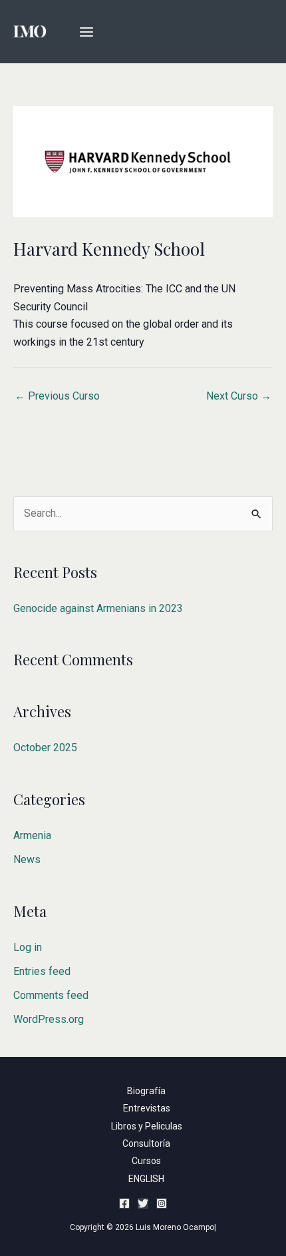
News (27, 859)
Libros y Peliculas (146, 1126)
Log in (27, 947)
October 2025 (45, 747)
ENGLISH (146, 1178)
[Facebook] (124, 1203)
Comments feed (50, 995)
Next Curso (238, 396)
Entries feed (42, 971)
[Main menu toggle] (86, 32)
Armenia (32, 835)
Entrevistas (146, 1108)
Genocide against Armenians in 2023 (98, 608)
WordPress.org (48, 1019)
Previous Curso (57, 396)
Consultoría (146, 1143)
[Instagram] (161, 1203)
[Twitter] (143, 1203)
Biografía (146, 1091)
